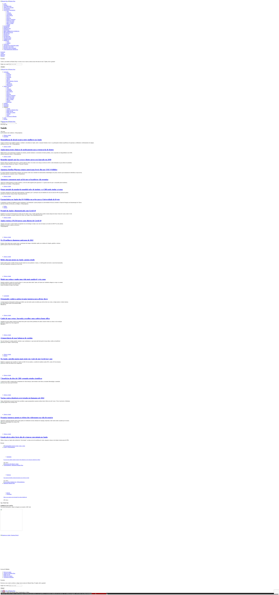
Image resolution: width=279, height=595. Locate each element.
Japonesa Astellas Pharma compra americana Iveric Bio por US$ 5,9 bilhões (29, 170)
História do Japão (10, 20)
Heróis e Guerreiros (10, 19)
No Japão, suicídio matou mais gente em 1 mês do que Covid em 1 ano (26, 359)
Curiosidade (9, 14)
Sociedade (8, 77)
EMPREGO (6, 40)
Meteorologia (9, 85)
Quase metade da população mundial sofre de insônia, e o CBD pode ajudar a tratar (32, 189)
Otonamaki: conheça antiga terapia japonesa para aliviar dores (24, 299)
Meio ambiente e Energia (12, 81)
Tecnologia (8, 494)
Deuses (8, 16)
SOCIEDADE (6, 36)
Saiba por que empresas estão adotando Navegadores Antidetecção (15, 497)
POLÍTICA (6, 35)
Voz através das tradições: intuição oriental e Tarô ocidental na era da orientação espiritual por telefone (21, 459)
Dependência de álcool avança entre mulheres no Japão (21, 140)
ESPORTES (6, 27)
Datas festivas (9, 15)
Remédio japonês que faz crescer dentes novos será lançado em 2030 (26, 160)
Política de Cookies (10, 112)
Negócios (8, 75)
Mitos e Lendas (9, 23)
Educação (8, 18)
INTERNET (6, 29)
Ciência (8, 78)
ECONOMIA (6, 26)
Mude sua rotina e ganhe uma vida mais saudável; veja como (23, 279)
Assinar (2, 66)
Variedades (8, 456)
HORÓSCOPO (7, 28)
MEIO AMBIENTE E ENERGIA (11, 31)
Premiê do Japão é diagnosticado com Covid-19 (18, 211)
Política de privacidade (101, 593)
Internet (8, 79)
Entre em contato (7, 572)
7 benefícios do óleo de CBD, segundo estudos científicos (21, 378)
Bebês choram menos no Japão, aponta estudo (18, 260)
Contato (8, 108)
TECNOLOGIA (7, 37)
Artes (7, 11)
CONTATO (6, 44)
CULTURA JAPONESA (9, 10)
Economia (8, 74)
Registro (5, 5)
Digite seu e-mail (5, 64)
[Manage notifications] (4, 591)
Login (4, 3)
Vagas (7, 41)
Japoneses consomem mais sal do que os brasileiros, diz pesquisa (24, 179)
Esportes (8, 82)
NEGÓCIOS (6, 33)
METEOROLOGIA (8, 32)
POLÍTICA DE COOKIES (9, 48)
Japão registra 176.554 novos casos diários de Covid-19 (21, 221)
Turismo (8, 24)
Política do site (9, 111)
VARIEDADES (7, 39)
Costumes (8, 12)
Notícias (5, 207)
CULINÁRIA (6, 9)
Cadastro (8, 43)
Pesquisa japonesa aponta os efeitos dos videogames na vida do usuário (27, 417)
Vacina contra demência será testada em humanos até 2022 (22, 398)
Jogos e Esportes (10, 22)
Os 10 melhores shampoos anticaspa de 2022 (17, 240)
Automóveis (9, 83)
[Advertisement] (44, 557)
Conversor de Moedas (11, 116)
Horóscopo (8, 102)
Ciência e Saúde (7, 135)
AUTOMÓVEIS (7, 6)
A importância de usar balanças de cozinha (16, 338)
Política (8, 73)
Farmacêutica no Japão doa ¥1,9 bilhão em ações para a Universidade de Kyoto (30, 199)
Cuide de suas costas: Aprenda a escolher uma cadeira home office (25, 318)
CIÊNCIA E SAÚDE (8, 7)
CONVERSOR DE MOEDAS (10, 49)
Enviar (2, 588)
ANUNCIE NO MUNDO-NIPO (11, 45)
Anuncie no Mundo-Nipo (12, 110)
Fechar (93, 593)
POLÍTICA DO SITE (8, 47)
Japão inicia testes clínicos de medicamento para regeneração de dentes (27, 150)
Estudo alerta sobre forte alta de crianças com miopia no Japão (24, 437)
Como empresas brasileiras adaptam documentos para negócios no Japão (16, 477)
